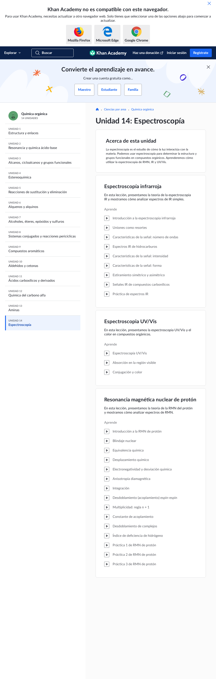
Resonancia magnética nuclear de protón (150, 399)
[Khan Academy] (108, 53)
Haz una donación (146, 53)
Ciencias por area (115, 109)
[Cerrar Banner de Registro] (208, 67)
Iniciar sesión (176, 53)
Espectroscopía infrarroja (132, 186)
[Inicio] (97, 110)
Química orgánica (142, 109)
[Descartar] (209, 3)
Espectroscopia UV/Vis (130, 321)
